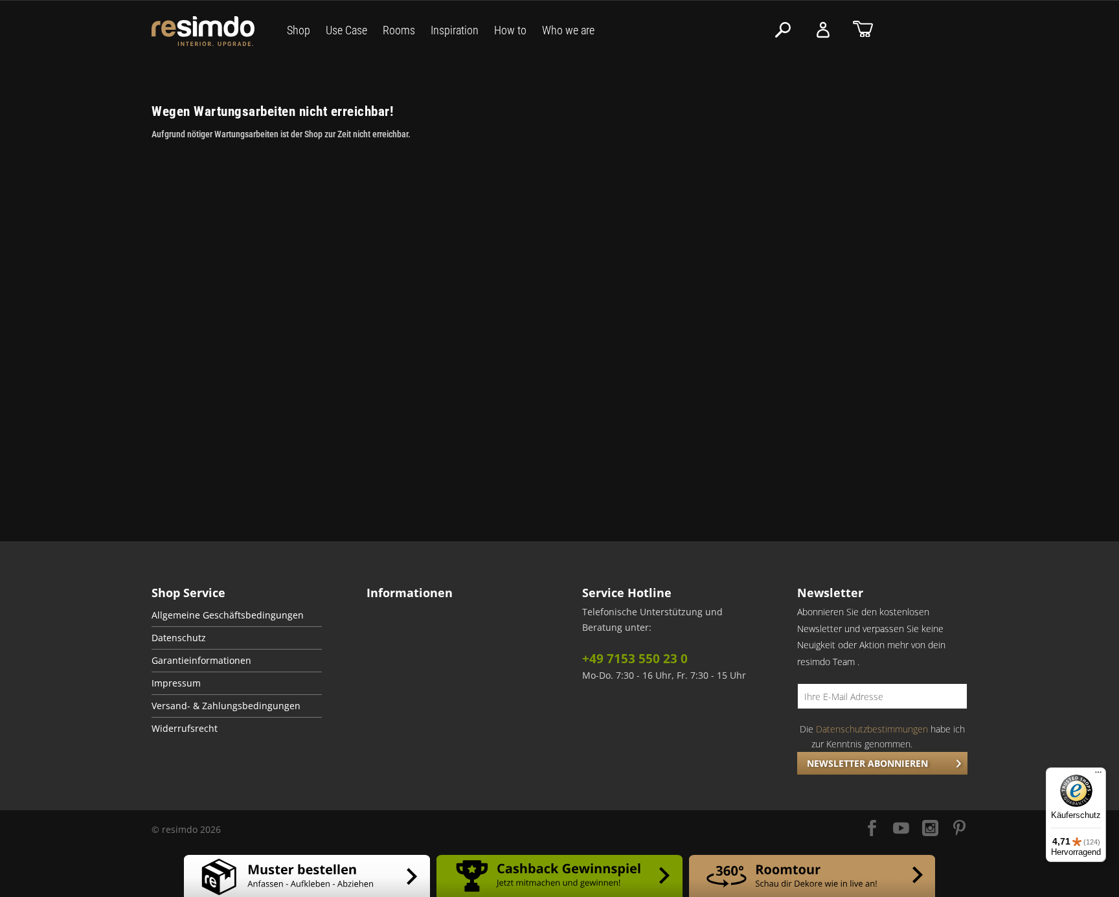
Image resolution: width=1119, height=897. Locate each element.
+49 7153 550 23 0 (635, 658)
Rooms (399, 30)
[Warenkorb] (863, 30)
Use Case (346, 30)
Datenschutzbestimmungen (872, 729)
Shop (298, 30)
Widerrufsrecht (185, 728)
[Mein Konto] (823, 30)
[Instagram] (930, 829)
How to (510, 30)
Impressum (176, 683)
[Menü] (1098, 775)
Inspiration (455, 30)
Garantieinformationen (201, 660)
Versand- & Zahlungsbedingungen (226, 706)
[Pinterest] (959, 829)
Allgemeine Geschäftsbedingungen (228, 615)
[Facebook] (872, 829)
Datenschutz (179, 638)
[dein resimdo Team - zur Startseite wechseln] (203, 31)
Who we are (568, 30)
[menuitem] (237, 615)
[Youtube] (901, 829)
